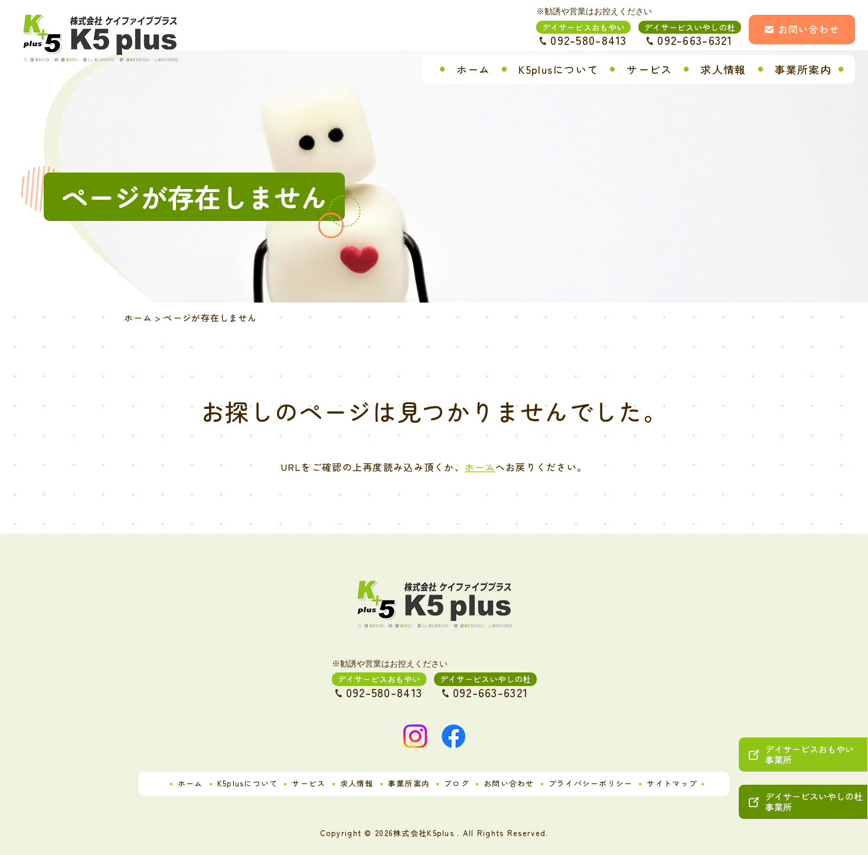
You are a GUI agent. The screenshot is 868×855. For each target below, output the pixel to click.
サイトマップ (672, 783)
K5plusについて (558, 69)
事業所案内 (803, 69)
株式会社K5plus (423, 832)
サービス (649, 69)
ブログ (456, 783)
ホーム (473, 69)
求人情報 (723, 69)
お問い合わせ (809, 29)
